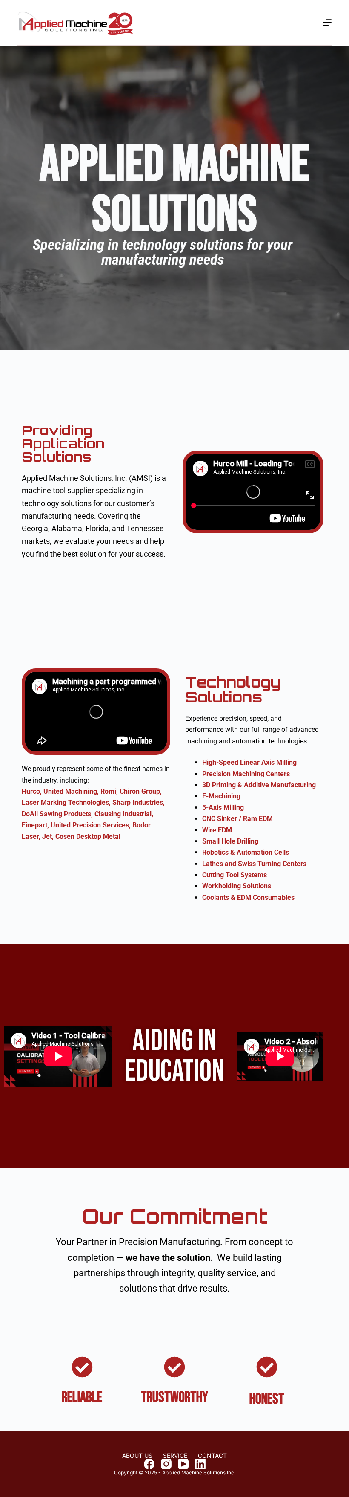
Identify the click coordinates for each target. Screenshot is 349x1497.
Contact (212, 1456)
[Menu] (327, 22)
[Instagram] (166, 1464)
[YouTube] (183, 1464)
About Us (137, 1456)
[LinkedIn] (200, 1464)
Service (175, 1456)
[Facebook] (149, 1464)
